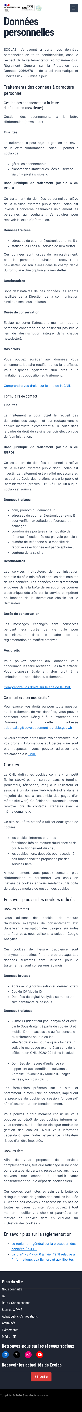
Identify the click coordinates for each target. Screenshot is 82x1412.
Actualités (8, 1323)
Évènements (10, 1330)
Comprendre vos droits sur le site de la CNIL (37, 386)
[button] (41, 1376)
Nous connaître (12, 1289)
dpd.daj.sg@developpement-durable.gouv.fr (39, 728)
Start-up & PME (12, 1310)
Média (6, 1337)
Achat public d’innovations (20, 1316)
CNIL (32, 754)
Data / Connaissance (16, 1303)
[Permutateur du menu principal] (74, 8)
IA (3, 1296)
